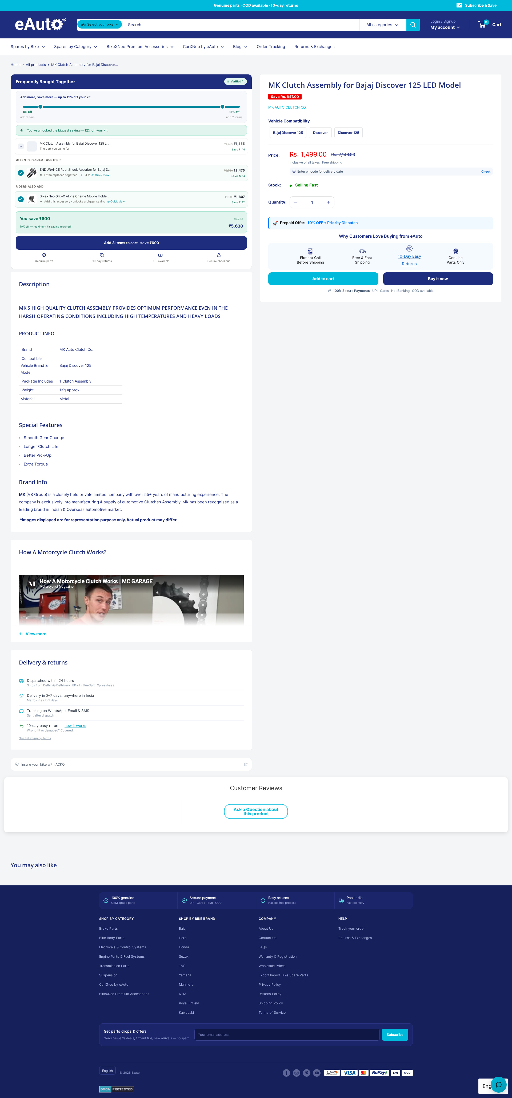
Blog (237, 46)
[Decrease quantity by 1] (295, 202)
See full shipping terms (35, 738)
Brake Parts (108, 928)
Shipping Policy (271, 1003)
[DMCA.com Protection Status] (116, 1089)
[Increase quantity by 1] (328, 202)
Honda (184, 947)
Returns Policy (270, 994)
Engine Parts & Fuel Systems (122, 956)
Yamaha (185, 975)
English (107, 1071)
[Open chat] (499, 1085)
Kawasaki (186, 1013)
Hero (182, 938)
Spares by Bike (25, 46)
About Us (266, 928)
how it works (75, 725)
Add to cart (323, 278)
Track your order (351, 928)
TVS (182, 966)
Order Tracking (271, 46)
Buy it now (438, 278)
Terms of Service (272, 1013)
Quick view (102, 175)
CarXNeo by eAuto (200, 46)
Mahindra (186, 984)
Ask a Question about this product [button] (256, 811)
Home (16, 64)
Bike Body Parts (112, 938)
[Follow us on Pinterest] (306, 1073)
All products (36, 64)
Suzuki (184, 956)
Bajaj (182, 928)
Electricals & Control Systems (122, 947)
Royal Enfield (189, 1003)
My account (443, 27)
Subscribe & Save (481, 5)
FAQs (263, 947)
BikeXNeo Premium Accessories (137, 46)
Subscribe (395, 1034)
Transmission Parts (114, 966)
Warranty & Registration (278, 956)
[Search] (413, 25)
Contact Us (268, 938)
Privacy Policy (270, 984)
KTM (182, 994)
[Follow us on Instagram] (296, 1073)
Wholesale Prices (272, 966)
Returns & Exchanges (314, 46)
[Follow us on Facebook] (286, 1073)
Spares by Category (72, 46)
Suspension (108, 975)
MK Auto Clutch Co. (287, 107)
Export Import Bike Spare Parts (283, 975)
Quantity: (277, 202)
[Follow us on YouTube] (317, 1073)
